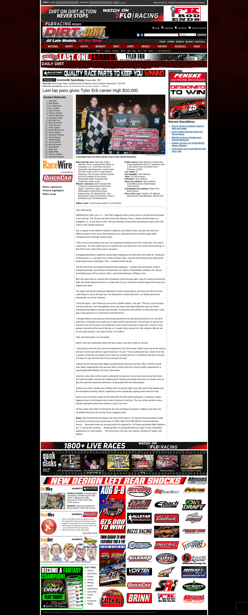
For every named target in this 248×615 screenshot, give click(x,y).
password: (84, 2)
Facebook (91, 601)
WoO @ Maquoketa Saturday (69, 471)
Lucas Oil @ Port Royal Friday (142, 471)
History (90, 579)
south (84, 45)
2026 (98, 51)
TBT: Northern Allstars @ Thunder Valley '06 (94, 471)
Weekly (90, 582)
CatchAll (200, 42)
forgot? (123, 3)
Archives (200, 3)
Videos (90, 570)
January (107, 51)
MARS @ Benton (167, 471)
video (198, 45)
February (115, 51)
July (144, 51)
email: (52, 2)
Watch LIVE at (160, 3)
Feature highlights (53, 190)
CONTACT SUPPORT (198, 28)
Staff (162, 42)
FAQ (193, 3)
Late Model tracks (164, 51)
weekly (146, 45)
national (51, 45)
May (134, 51)
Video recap (49, 194)
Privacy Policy (87, 612)
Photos (90, 576)
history (162, 45)
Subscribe (92, 592)
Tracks (90, 595)
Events (185, 3)
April (128, 51)
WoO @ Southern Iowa (118, 471)
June (139, 51)
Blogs (189, 42)
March (123, 51)
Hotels (180, 42)
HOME (157, 28)
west (116, 45)
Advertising (92, 589)
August (150, 51)
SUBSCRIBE (168, 28)
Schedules (92, 573)
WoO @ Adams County (191, 471)
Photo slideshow (52, 187)
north (69, 45)
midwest (101, 45)
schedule (180, 45)
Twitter (90, 604)
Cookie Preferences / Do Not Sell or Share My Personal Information (122, 612)
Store (170, 42)
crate (130, 45)
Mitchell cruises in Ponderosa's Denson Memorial (187, 138)
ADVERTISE (182, 28)
